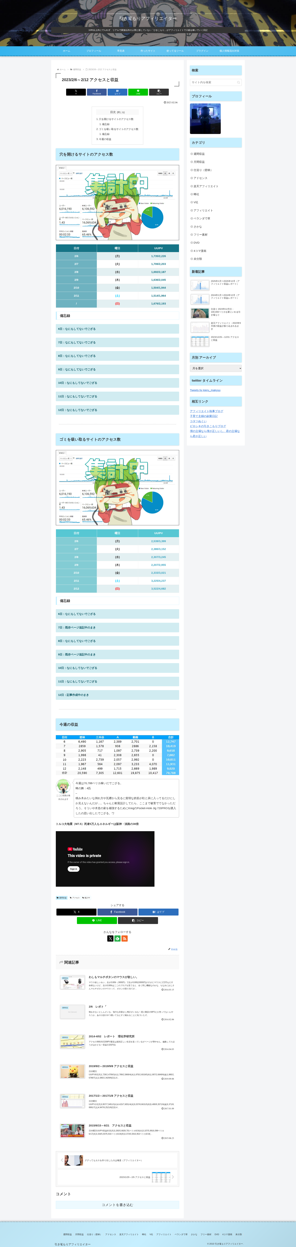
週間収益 (63, 898)
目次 (113, 112)
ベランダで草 (202, 218)
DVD (196, 242)
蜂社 (196, 194)
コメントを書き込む (117, 1205)
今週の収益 (105, 139)
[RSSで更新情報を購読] (124, 938)
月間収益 (199, 161)
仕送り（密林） (203, 170)
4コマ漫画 (200, 250)
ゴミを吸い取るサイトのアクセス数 (118, 129)
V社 (196, 202)
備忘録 (105, 124)
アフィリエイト (203, 210)
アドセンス (201, 178)
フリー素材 (201, 234)
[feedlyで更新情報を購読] (117, 938)
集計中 (87, 898)
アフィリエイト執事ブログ (206, 411)
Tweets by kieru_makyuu (205, 390)
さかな (198, 226)
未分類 (198, 258)
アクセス (76, 898)
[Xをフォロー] (110, 938)
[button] (159, 92)
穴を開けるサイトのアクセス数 (116, 119)
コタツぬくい (198, 421)
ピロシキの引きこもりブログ (208, 426)
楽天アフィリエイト (206, 186)
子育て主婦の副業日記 (204, 416)
